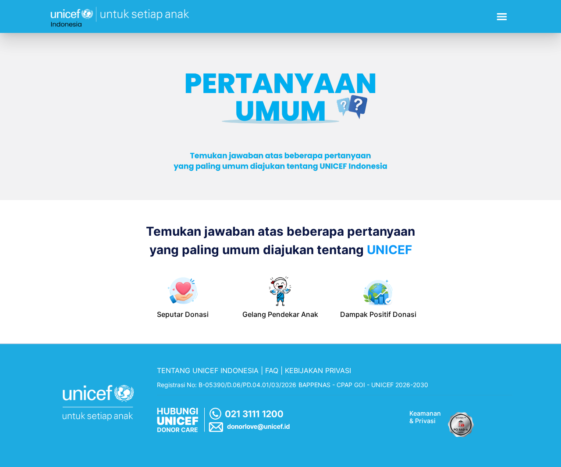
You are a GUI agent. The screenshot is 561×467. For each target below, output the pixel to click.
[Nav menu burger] (502, 17)
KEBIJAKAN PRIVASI (318, 370)
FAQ (271, 370)
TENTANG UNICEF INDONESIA (208, 370)
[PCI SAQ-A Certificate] (461, 422)
